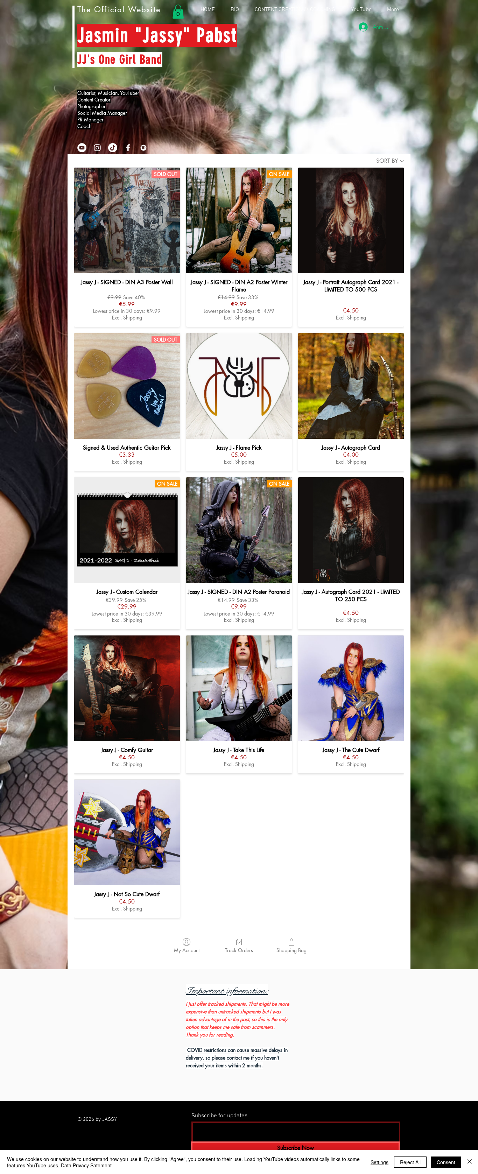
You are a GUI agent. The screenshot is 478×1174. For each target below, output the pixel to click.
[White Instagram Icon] (97, 147)
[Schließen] (469, 1162)
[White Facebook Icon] (128, 147)
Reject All (410, 1162)
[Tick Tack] (112, 147)
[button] (178, 12)
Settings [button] (379, 1162)
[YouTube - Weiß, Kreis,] (81, 147)
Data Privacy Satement (86, 1165)
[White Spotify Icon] (143, 147)
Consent (446, 1162)
